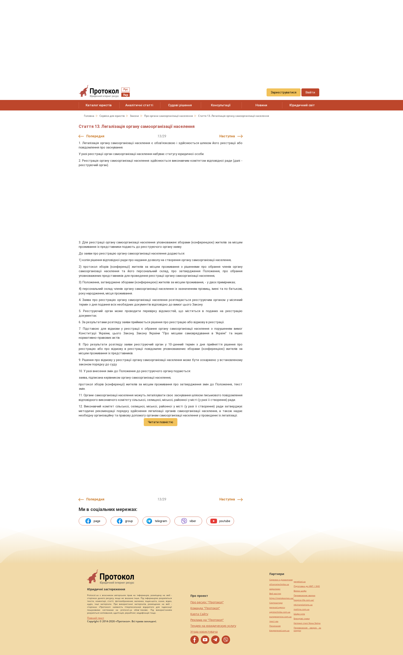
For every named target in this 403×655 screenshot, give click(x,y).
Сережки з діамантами (281, 579)
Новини (261, 105)
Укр (125, 95)
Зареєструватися (283, 92)
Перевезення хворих (304, 595)
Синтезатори (276, 602)
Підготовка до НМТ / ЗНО (307, 586)
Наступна (227, 136)
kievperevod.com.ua (279, 630)
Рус (125, 89)
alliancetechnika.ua (279, 584)
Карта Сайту (199, 614)
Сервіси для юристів (112, 116)
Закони (135, 116)
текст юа (273, 621)
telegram (161, 521)
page (97, 521)
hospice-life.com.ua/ (304, 600)
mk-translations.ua (303, 604)
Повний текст (95, 618)
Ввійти (310, 92)
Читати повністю (160, 422)
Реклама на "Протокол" (207, 620)
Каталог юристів (99, 105)
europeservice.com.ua (280, 616)
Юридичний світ (302, 105)
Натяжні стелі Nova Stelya (307, 623)
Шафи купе (299, 614)
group (129, 521)
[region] (201, 38)
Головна (89, 116)
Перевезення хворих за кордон (307, 629)
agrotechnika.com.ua (279, 612)
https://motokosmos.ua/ (281, 598)
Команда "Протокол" (205, 608)
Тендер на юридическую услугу (213, 626)
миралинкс (274, 589)
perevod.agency (277, 607)
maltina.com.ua (301, 609)
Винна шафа (300, 590)
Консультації (220, 105)
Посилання (275, 626)
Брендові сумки (302, 618)
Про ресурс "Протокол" (207, 602)
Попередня (95, 136)
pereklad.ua (300, 581)
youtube (224, 521)
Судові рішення (180, 105)
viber (193, 521)
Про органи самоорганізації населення (169, 116)
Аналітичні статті (139, 105)
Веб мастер (275, 593)
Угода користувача (204, 632)
